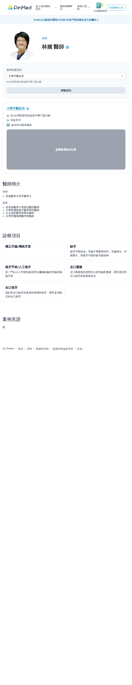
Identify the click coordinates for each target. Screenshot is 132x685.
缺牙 (73, 246)
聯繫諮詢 (66, 90)
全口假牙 (11, 287)
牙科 (20, 348)
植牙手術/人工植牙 (18, 267)
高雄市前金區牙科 (63, 348)
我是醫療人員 (116, 7)
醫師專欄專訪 (66, 7)
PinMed (10, 348)
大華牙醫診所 (16, 108)
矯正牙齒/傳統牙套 (18, 246)
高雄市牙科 (42, 348)
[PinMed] (19, 7)
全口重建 (76, 267)
